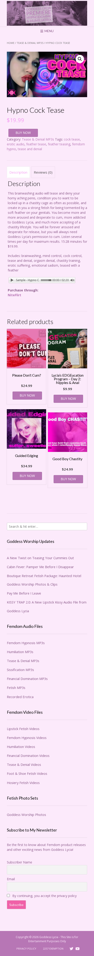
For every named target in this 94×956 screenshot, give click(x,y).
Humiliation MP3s (20, 651)
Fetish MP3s (16, 687)
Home (10, 43)
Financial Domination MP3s (27, 678)
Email (11, 879)
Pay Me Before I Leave (24, 593)
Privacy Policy (26, 948)
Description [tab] (18, 172)
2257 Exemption (53, 948)
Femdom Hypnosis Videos (27, 737)
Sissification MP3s (20, 669)
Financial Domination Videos (28, 755)
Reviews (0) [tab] (43, 172)
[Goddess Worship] (47, 13)
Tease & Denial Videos (24, 764)
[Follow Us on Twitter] (71, 949)
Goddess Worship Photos (26, 814)
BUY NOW (23, 132)
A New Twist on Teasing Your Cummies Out (40, 558)
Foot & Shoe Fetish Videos (27, 773)
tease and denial (30, 149)
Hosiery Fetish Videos (23, 782)
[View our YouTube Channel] (77, 949)
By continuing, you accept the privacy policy (44, 896)
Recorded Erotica (20, 696)
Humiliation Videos (21, 746)
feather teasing (59, 144)
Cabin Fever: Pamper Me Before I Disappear (40, 566)
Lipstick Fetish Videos (23, 728)
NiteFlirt (14, 295)
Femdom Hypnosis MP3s (26, 642)
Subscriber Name (19, 862)
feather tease (36, 144)
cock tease (72, 139)
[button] (80, 59)
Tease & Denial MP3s (30, 43)
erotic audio (15, 144)
